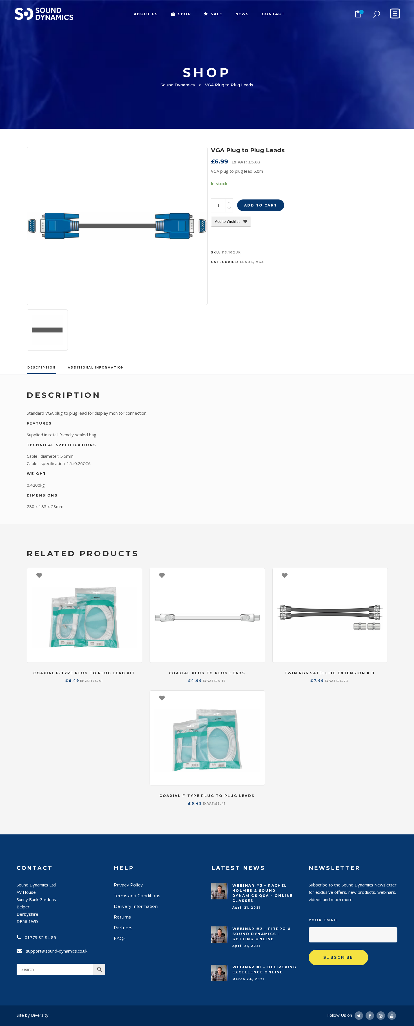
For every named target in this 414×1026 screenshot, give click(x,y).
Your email (324, 920)
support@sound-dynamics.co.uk (56, 951)
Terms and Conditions (137, 895)
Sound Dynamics (178, 84)
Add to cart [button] (135, 575)
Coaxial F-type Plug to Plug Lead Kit (84, 673)
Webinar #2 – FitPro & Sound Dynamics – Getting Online (261, 934)
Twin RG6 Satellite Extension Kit (329, 673)
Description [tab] (41, 367)
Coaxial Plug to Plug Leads (207, 673)
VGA (260, 262)
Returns (122, 917)
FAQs (119, 938)
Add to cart (260, 205)
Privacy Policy (128, 885)
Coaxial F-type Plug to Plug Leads (206, 796)
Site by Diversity (32, 1015)
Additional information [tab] (96, 367)
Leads (246, 262)
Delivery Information (136, 906)
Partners (123, 927)
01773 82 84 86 (40, 937)
